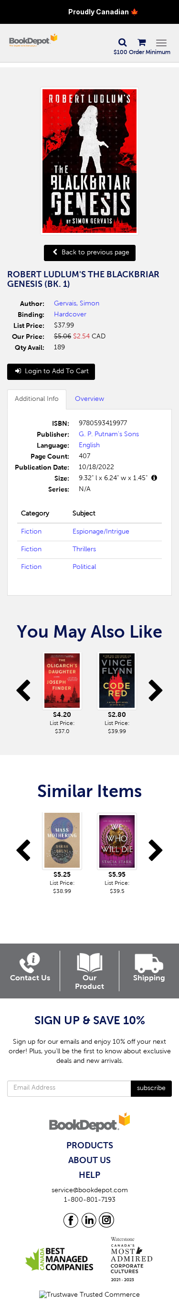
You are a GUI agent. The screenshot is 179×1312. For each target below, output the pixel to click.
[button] (122, 42)
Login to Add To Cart (56, 371)
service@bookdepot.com (90, 1190)
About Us (89, 1160)
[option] (62, 694)
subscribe (151, 1088)
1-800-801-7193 (90, 1200)
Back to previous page (94, 253)
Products (89, 1146)
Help (89, 1175)
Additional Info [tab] (37, 399)
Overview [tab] (89, 399)
